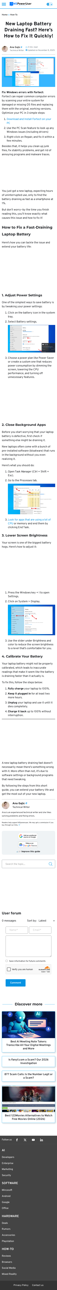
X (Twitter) (25, 1140)
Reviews (6, 1256)
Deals (5, 1223)
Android (6, 1196)
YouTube (33, 1140)
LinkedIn (41, 1140)
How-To (13, 15)
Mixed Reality (9, 1274)
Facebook (17, 1140)
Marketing (7, 1169)
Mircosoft (7, 1190)
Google (6, 1202)
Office (5, 1208)
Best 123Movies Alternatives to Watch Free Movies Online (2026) (28, 1117)
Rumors (6, 1229)
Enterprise (7, 1163)
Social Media (9, 1268)
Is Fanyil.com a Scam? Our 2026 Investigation (28, 1061)
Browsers (7, 1262)
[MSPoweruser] (20, 4)
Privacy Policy (21, 1285)
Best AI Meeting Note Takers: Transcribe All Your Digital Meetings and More (28, 1045)
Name (13, 930)
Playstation (8, 1241)
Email (37, 930)
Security (6, 1175)
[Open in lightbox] (31, 339)
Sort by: (32, 921)
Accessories (8, 1235)
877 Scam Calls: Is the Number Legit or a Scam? (28, 1076)
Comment (15, 982)
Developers (8, 1157)
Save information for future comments (27, 961)
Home (5, 15)
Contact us (37, 1285)
